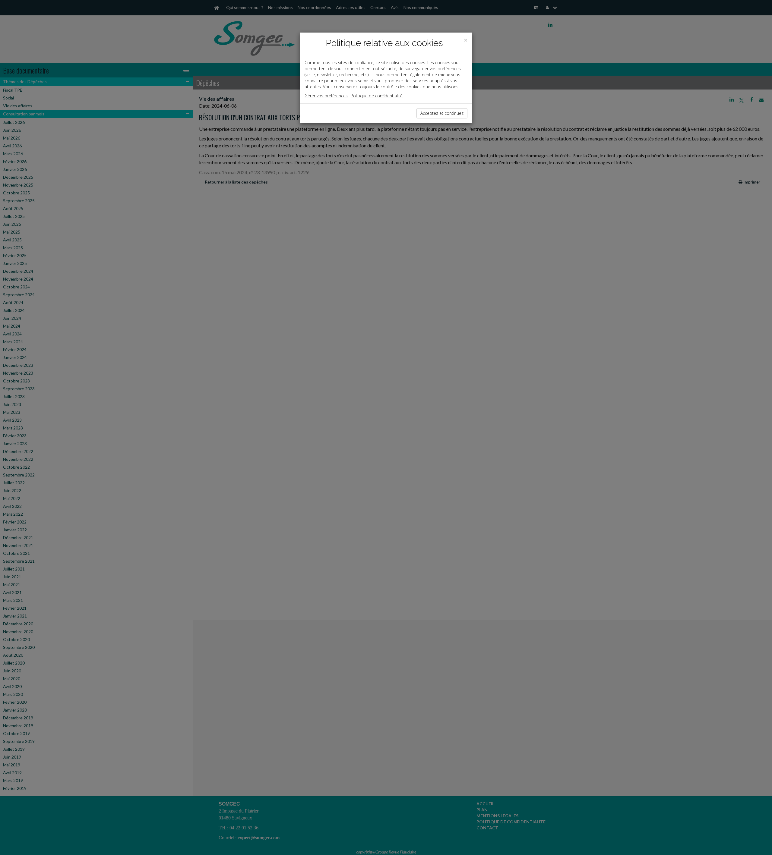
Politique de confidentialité (377, 96)
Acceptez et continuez (442, 113)
